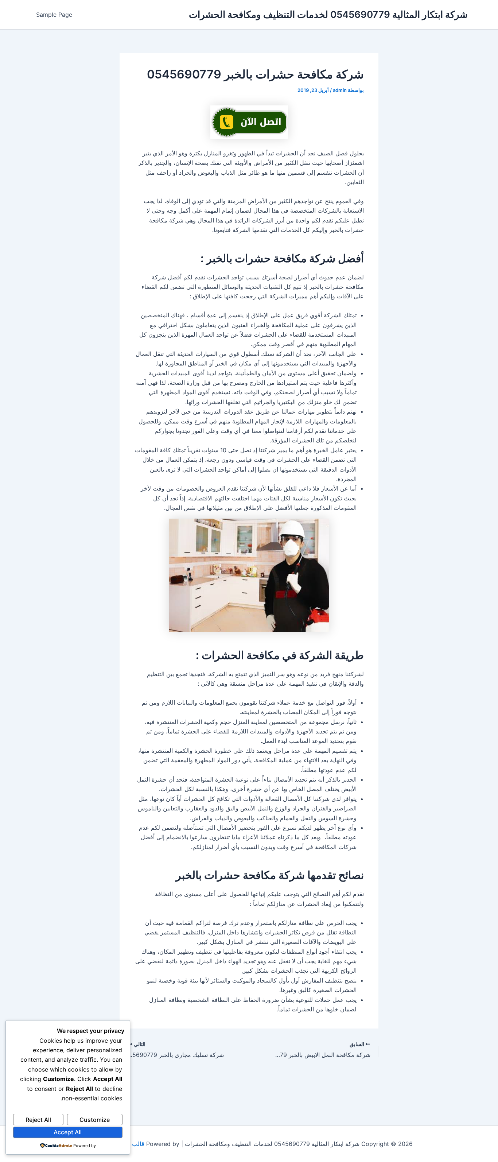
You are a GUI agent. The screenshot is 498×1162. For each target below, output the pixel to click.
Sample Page (54, 14)
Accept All (68, 1132)
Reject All (38, 1119)
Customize (94, 1119)
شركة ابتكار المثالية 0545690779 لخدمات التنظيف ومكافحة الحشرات (328, 14)
